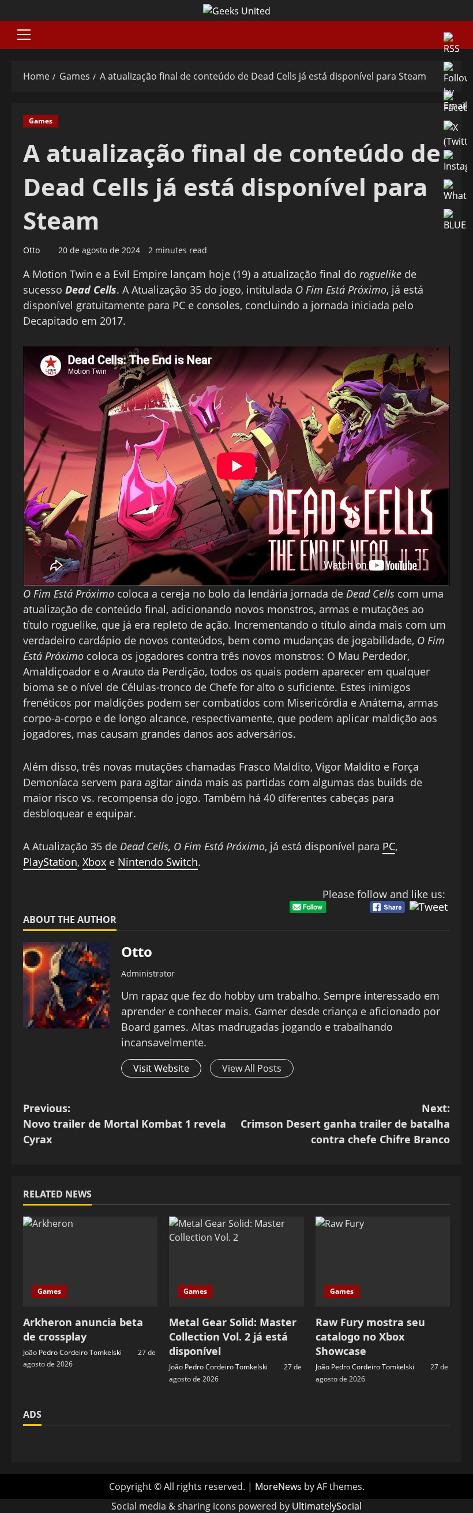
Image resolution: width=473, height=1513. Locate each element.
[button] (24, 34)
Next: (345, 1123)
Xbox (94, 862)
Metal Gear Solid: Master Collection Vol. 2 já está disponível (232, 1336)
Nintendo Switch (158, 862)
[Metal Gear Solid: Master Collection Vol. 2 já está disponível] (236, 1261)
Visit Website (161, 1068)
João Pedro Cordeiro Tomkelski (72, 1352)
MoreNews (278, 1486)
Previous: (124, 1123)
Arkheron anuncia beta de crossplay (83, 1329)
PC (388, 846)
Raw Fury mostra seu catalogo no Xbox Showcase (370, 1336)
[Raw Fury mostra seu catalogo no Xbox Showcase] (383, 1261)
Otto (31, 250)
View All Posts (251, 1068)
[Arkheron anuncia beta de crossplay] (90, 1261)
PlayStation (50, 862)
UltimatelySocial (327, 1506)
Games (40, 121)
